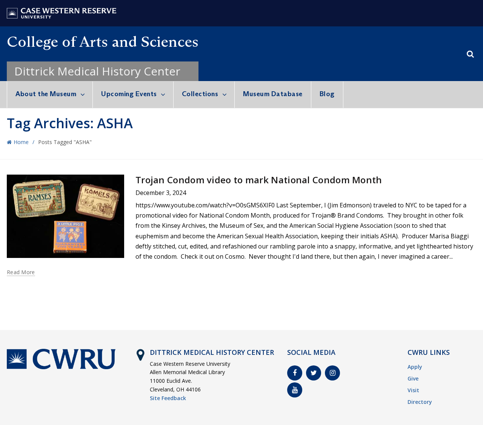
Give (413, 378)
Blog (327, 94)
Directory (420, 401)
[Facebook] (294, 373)
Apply (415, 366)
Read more (21, 272)
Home (21, 142)
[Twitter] (313, 373)
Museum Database (273, 94)
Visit (413, 390)
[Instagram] (332, 373)
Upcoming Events (129, 94)
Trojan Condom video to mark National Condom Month (258, 179)
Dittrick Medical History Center (97, 71)
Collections (200, 94)
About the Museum (45, 94)
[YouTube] (294, 389)
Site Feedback (168, 398)
